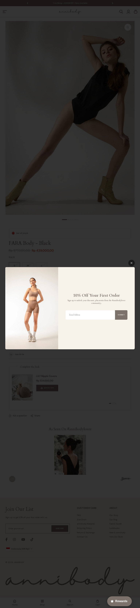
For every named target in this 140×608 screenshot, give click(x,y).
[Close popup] (131, 263)
